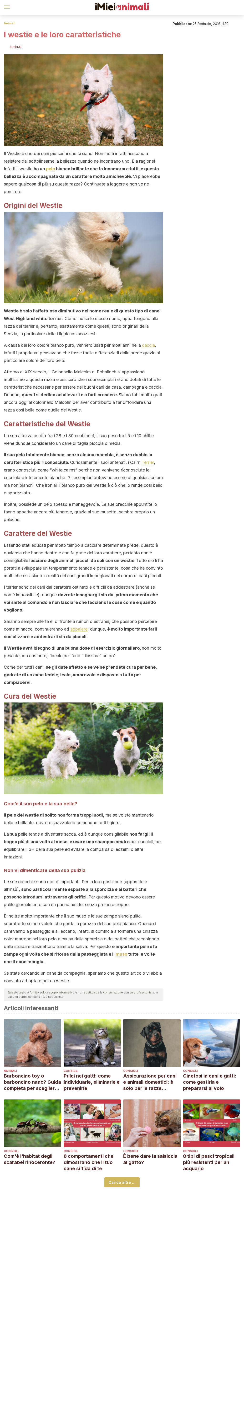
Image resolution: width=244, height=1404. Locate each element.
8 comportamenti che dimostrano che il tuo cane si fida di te (88, 1162)
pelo (50, 168)
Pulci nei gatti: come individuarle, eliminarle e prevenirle (92, 1082)
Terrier (148, 462)
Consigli (71, 1071)
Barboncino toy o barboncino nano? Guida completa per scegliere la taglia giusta (32, 1082)
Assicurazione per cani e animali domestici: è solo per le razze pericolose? (150, 1082)
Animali (9, 23)
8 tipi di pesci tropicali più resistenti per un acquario (208, 1162)
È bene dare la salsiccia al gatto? (150, 1159)
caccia (148, 345)
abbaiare (78, 629)
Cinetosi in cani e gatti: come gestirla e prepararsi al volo (209, 1082)
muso (121, 954)
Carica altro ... (122, 1182)
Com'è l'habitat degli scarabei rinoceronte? (29, 1159)
